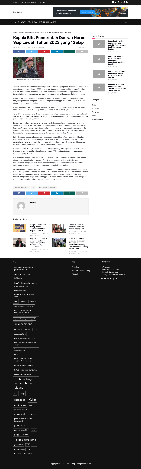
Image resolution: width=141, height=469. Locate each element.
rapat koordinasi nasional (47, 187)
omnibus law (20, 405)
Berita (23, 22)
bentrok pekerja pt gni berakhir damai (24, 295)
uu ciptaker (17, 453)
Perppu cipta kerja (25, 439)
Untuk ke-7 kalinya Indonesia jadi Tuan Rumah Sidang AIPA (76, 227)
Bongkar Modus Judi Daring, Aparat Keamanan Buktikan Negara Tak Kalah (38, 228)
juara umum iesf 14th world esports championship (24, 360)
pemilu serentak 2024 (21, 430)
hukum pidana (23, 324)
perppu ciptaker (21, 434)
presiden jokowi (19, 449)
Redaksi (18, 47)
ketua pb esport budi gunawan (23, 374)
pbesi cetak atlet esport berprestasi (23, 420)
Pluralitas (51, 22)
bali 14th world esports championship (25, 284)
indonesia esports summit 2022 (24, 338)
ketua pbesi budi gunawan (25, 370)
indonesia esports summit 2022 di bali (25, 344)
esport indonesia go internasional (24, 319)
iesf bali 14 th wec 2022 (23, 329)
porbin (34, 445)
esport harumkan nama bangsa (24, 306)
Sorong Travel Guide (28, 2)
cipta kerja (33, 301)
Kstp (22, 393)
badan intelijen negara (21, 187)
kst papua (19, 399)
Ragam (42, 22)
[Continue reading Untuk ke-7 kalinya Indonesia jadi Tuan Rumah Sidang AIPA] (59, 228)
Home (16, 22)
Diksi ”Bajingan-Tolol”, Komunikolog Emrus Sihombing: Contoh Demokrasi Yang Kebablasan (38, 243)
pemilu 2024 (19, 426)
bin (34, 187)
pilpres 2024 (18, 445)
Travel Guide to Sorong (81, 271)
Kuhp (32, 399)
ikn (36, 329)
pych (30, 449)
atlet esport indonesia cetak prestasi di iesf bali (23, 269)
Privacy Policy (41, 2)
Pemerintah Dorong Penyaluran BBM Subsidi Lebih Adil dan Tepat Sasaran (117, 87)
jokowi (16, 354)
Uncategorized (97, 119)
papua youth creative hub (25, 414)
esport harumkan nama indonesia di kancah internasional (22, 312)
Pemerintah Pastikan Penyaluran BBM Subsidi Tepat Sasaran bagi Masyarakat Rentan (117, 45)
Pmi (28, 445)
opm (30, 405)
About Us (16, 2)
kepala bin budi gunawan (23, 365)
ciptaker (23, 301)
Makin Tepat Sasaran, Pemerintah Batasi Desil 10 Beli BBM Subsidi (116, 74)
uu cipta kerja (28, 453)
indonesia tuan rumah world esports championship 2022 (24, 349)
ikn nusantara (20, 334)
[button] (122, 22)
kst (15, 394)
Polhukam (32, 22)
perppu (34, 430)
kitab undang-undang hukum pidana (24, 383)
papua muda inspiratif (20, 409)
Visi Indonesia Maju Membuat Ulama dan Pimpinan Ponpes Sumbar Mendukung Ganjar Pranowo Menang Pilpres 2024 (78, 244)
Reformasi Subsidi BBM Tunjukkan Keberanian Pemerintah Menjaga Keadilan (116, 60)
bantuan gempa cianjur (20, 290)
